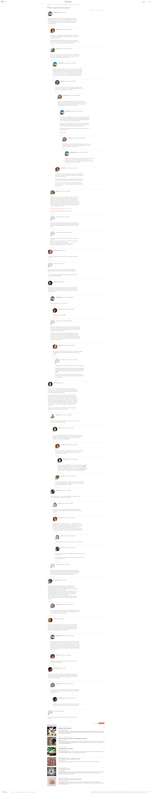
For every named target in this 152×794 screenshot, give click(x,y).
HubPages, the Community (63, 777)
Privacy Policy (27, 792)
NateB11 (57, 490)
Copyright (17, 792)
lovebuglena (55, 281)
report (54, 45)
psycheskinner (55, 250)
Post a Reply (101, 723)
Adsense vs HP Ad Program (64, 728)
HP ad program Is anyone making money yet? (69, 758)
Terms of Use (22, 792)
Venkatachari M (65, 95)
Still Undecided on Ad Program (65, 748)
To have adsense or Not (63, 769)
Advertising (32, 792)
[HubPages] (68, 2)
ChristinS (55, 382)
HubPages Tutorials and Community (64, 737)
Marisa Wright (58, 29)
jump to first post (95, 723)
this (71, 29)
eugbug (57, 191)
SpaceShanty (58, 48)
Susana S (57, 655)
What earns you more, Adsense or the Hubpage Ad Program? (72, 738)
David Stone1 (55, 618)
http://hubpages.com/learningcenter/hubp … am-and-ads (60, 208)
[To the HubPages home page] (4, 792)
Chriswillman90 (56, 668)
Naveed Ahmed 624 (56, 580)
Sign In (143, 1)
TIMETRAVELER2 (56, 12)
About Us (13, 792)
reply (51, 45)
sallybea (59, 503)
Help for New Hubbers (62, 747)
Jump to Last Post (92, 10)
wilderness (62, 81)
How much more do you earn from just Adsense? (70, 779)
